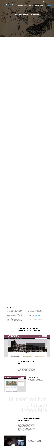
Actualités (41, 5)
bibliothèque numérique (37, 315)
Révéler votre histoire (20, 5)
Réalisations (29, 5)
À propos (25, 5)
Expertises (33, 5)
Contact (49, 5)
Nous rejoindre (37, 5)
